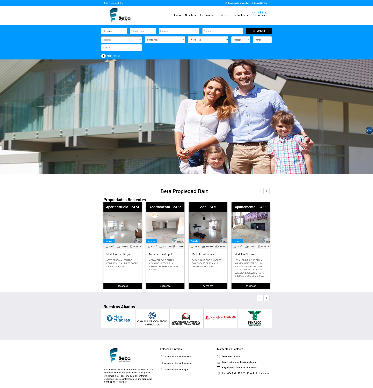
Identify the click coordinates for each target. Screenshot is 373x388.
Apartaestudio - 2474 (122, 206)
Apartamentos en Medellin (177, 356)
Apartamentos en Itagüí (176, 369)
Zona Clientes (260, 3)
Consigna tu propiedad (238, 3)
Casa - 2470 (208, 206)
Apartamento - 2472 (165, 206)
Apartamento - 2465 (250, 206)
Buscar (261, 30)
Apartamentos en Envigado (178, 362)
